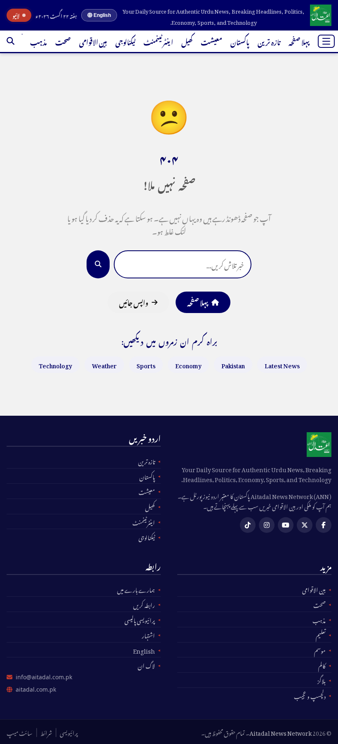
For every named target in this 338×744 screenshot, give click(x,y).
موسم (320, 650)
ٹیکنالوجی (125, 41)
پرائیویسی (69, 732)
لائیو (16, 15)
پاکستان (239, 41)
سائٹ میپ (20, 732)
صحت (63, 41)
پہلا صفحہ (299, 41)
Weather (104, 364)
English (101, 15)
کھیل (186, 41)
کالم (322, 665)
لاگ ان (146, 665)
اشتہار (148, 635)
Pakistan (233, 364)
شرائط (46, 732)
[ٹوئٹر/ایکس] (304, 525)
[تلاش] (10, 41)
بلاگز (321, 680)
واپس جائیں (133, 302)
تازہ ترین (269, 41)
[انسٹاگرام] (267, 525)
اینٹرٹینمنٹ (158, 41)
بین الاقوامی (93, 41)
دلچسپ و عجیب (310, 695)
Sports (145, 364)
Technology (55, 364)
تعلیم (321, 635)
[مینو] (326, 41)
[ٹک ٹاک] (248, 525)
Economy (188, 364)
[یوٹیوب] (285, 525)
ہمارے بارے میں (136, 589)
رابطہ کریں (144, 604)
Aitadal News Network (280, 732)
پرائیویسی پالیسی (139, 619)
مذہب (38, 41)
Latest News (282, 364)
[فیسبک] (323, 525)
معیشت (211, 41)
